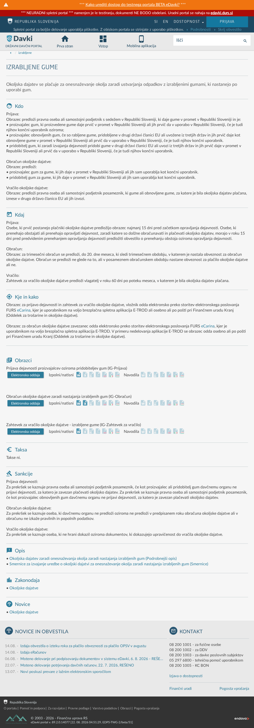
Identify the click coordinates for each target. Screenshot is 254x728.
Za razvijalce (56, 708)
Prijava (227, 22)
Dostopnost (187, 22)
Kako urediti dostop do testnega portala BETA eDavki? (133, 5)
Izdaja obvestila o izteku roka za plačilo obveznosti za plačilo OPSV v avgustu (83, 646)
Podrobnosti (200, 30)
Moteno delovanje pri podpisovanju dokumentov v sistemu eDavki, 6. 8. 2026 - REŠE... (91, 659)
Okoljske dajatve (23, 588)
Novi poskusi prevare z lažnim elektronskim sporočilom (65, 672)
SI (156, 22)
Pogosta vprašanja (234, 689)
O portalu (10, 708)
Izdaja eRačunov (33, 652)
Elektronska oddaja (25, 375)
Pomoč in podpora (32, 708)
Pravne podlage (79, 708)
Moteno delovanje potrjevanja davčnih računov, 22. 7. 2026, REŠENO (77, 665)
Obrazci (125, 708)
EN (166, 22)
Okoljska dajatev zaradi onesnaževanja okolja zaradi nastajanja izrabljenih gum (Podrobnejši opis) (93, 559)
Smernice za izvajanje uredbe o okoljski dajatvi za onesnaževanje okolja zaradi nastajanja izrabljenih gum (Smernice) (108, 564)
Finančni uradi (180, 689)
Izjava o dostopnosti (185, 676)
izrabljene (25, 53)
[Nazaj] (10, 53)
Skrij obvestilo (229, 30)
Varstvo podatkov (105, 708)
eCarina (24, 310)
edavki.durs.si (222, 13)
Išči (179, 40)
